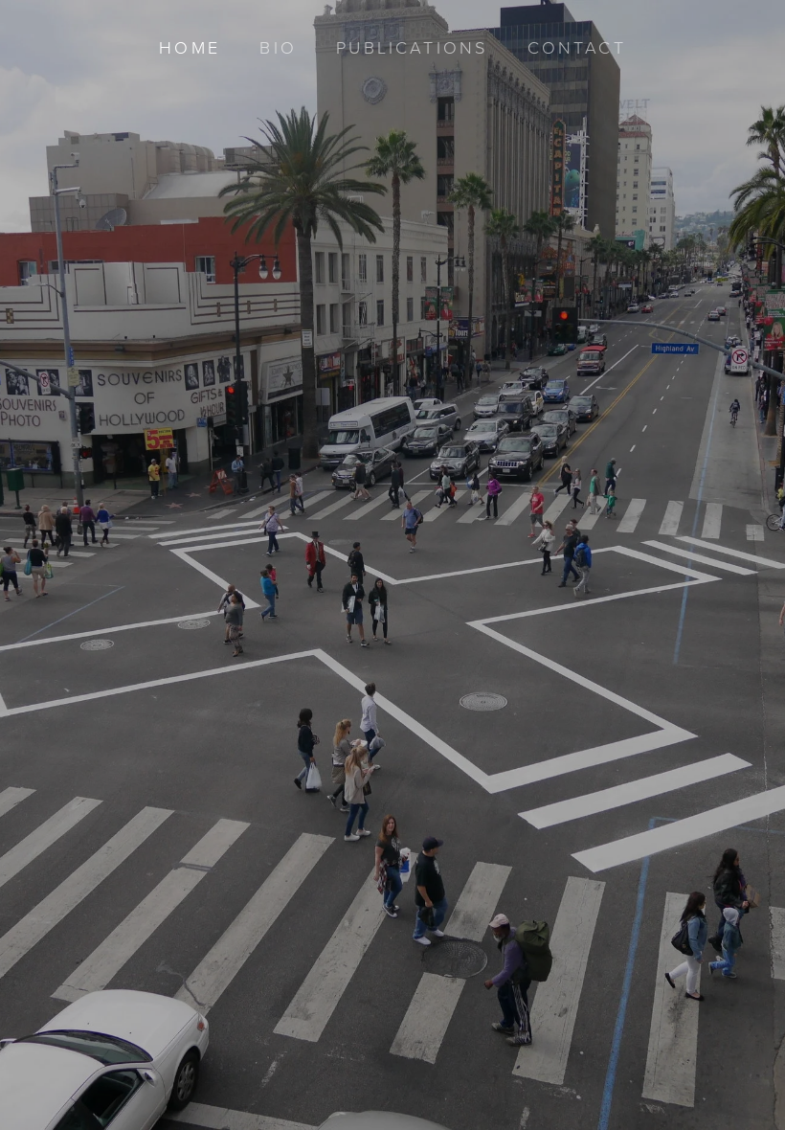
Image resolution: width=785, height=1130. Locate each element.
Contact (576, 46)
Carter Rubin (392, 646)
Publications (411, 46)
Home (189, 46)
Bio (277, 46)
